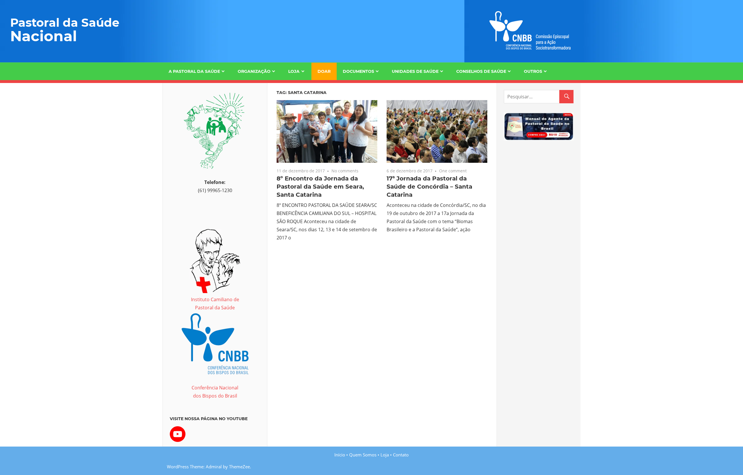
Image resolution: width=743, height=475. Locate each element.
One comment (453, 171)
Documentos (358, 71)
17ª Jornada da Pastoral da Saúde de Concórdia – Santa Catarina (429, 186)
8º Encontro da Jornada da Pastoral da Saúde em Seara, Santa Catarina (320, 186)
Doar (324, 71)
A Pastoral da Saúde (194, 71)
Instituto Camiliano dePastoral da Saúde (215, 303)
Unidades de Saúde (415, 71)
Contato (401, 455)
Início (339, 455)
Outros (533, 71)
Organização (254, 71)
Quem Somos (362, 455)
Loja (294, 71)
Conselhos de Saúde (481, 71)
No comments (344, 171)
